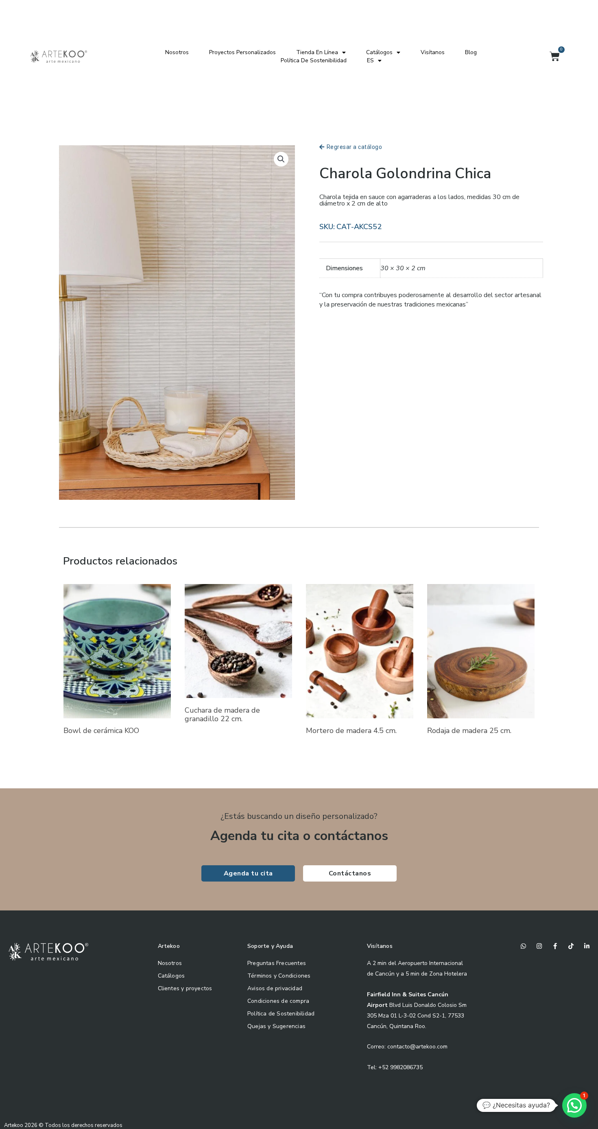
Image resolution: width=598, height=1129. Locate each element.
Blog (471, 52)
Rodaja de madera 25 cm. (469, 730)
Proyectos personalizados (242, 52)
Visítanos (433, 52)
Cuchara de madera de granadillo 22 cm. (222, 714)
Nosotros (177, 52)
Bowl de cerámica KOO (101, 730)
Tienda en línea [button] (317, 52)
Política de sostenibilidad (314, 60)
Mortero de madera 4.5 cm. (351, 730)
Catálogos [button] (379, 52)
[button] (281, 159)
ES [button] (370, 60)
